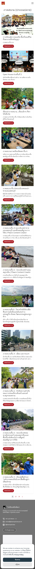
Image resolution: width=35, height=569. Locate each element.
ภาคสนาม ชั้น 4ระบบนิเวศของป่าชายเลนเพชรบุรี (16, 189)
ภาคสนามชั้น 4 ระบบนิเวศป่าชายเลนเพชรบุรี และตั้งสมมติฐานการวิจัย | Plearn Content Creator (16, 230)
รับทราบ (17, 560)
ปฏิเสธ (17, 564)
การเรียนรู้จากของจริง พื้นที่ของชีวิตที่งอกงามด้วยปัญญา (17, 38)
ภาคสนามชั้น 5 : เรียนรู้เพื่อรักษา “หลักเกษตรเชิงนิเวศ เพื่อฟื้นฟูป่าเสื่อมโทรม (16, 479)
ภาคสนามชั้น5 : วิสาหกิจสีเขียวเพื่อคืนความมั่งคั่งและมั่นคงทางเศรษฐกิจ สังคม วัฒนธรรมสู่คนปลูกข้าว (17, 313)
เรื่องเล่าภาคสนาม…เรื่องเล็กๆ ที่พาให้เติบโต (16, 113)
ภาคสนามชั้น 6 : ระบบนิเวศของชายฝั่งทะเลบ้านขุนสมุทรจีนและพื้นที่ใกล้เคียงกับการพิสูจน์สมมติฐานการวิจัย (16, 436)
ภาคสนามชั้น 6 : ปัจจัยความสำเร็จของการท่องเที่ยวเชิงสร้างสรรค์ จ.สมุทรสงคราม (16, 393)
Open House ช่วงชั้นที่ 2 (12, 74)
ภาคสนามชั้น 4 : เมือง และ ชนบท (16, 353)
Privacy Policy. (19, 555)
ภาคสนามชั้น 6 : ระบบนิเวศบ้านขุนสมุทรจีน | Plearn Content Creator (17, 271)
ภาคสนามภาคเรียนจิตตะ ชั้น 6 (15, 151)
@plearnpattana (10, 525)
